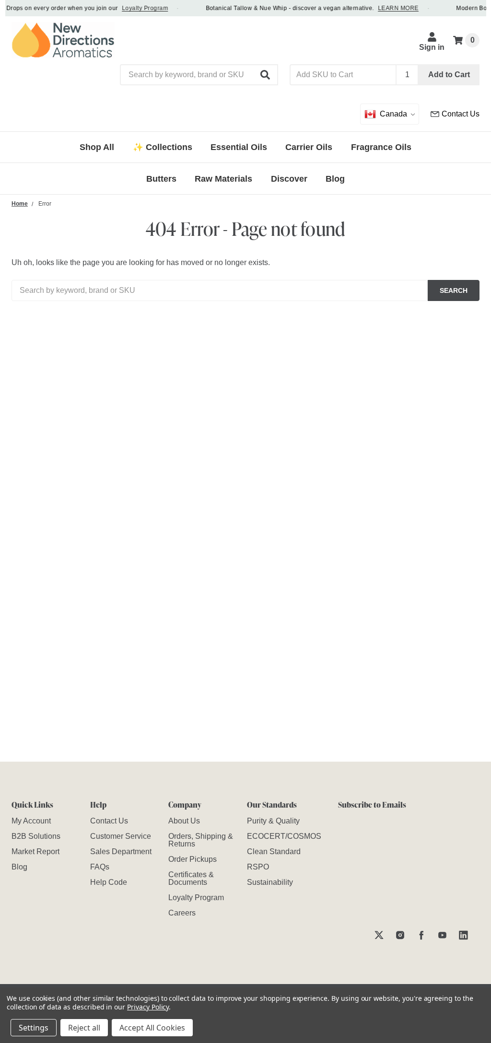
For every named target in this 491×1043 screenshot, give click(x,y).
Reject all (84, 1027)
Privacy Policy (148, 1006)
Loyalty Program (140, 8)
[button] (265, 74)
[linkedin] (463, 935)
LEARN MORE (393, 8)
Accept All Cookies (152, 1027)
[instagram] (400, 935)
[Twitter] (379, 935)
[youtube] (442, 935)
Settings (33, 1027)
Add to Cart (449, 74)
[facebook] (421, 935)
